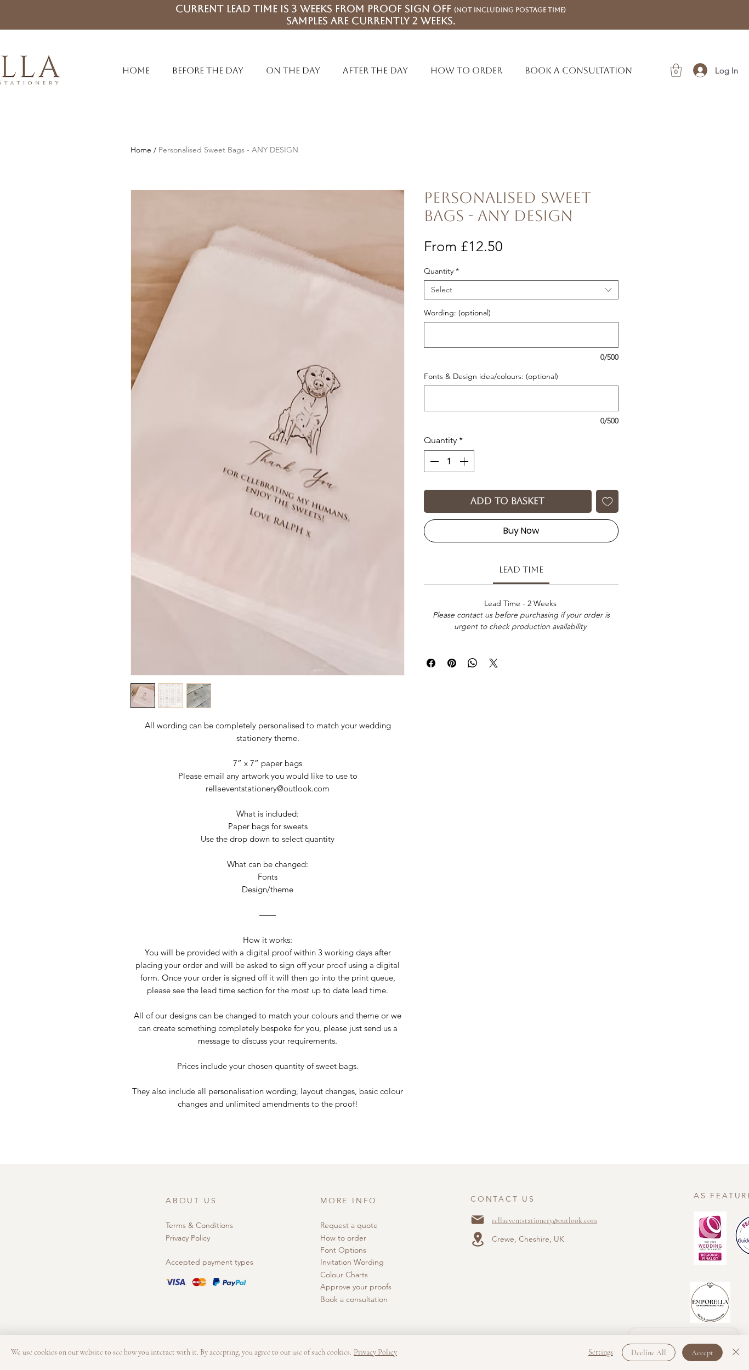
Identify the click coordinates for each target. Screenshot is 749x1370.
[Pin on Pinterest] (451, 663)
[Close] (735, 1352)
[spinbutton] (449, 461)
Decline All (648, 1352)
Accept (702, 1352)
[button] (208, 70)
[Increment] (465, 461)
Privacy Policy (188, 1238)
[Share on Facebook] (431, 663)
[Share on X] (493, 663)
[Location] (477, 1239)
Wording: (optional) (457, 313)
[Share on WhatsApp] (472, 663)
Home (140, 150)
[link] (521, 569)
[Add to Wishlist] (607, 501)
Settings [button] (600, 1352)
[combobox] (521, 289)
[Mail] (477, 1220)
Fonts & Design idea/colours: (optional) (491, 376)
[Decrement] (433, 461)
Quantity (441, 271)
